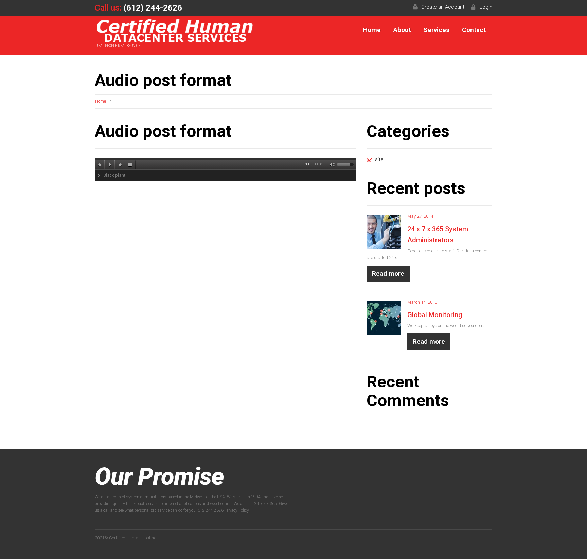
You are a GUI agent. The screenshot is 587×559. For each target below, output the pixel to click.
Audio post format (163, 131)
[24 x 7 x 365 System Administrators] (384, 232)
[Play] (110, 164)
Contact (474, 30)
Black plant (114, 175)
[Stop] (130, 164)
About (402, 30)
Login (486, 7)
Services (436, 30)
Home (372, 30)
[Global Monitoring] (384, 318)
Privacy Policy (237, 510)
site (379, 159)
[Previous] (100, 164)
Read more (388, 273)
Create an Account (442, 7)
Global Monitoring (434, 315)
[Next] (120, 164)
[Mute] (331, 164)
